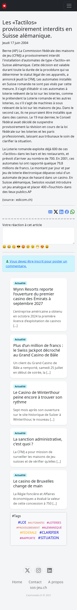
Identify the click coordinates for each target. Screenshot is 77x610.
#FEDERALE (27, 532)
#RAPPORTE (26, 538)
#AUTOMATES (35, 522)
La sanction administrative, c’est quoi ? (37, 441)
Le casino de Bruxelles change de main (33, 483)
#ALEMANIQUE (51, 527)
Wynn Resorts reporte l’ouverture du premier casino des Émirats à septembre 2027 (33, 296)
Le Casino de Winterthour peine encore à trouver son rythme (37, 397)
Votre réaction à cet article (22, 225)
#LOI (21, 522)
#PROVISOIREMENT (27, 527)
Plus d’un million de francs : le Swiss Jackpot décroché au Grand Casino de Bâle (38, 350)
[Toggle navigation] (69, 6)
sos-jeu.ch (38, 587)
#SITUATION (47, 537)
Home (17, 581)
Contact (35, 581)
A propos (55, 581)
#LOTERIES (53, 522)
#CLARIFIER (48, 532)
